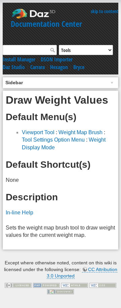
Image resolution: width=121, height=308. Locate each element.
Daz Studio (14, 67)
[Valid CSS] (102, 285)
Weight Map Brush (80, 132)
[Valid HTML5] (74, 285)
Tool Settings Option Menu (53, 140)
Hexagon (59, 67)
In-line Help (19, 212)
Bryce (78, 67)
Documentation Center (46, 23)
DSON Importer (57, 59)
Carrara (37, 67)
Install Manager (19, 59)
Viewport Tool (38, 132)
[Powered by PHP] (46, 285)
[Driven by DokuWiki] (60, 291)
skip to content (104, 11)
